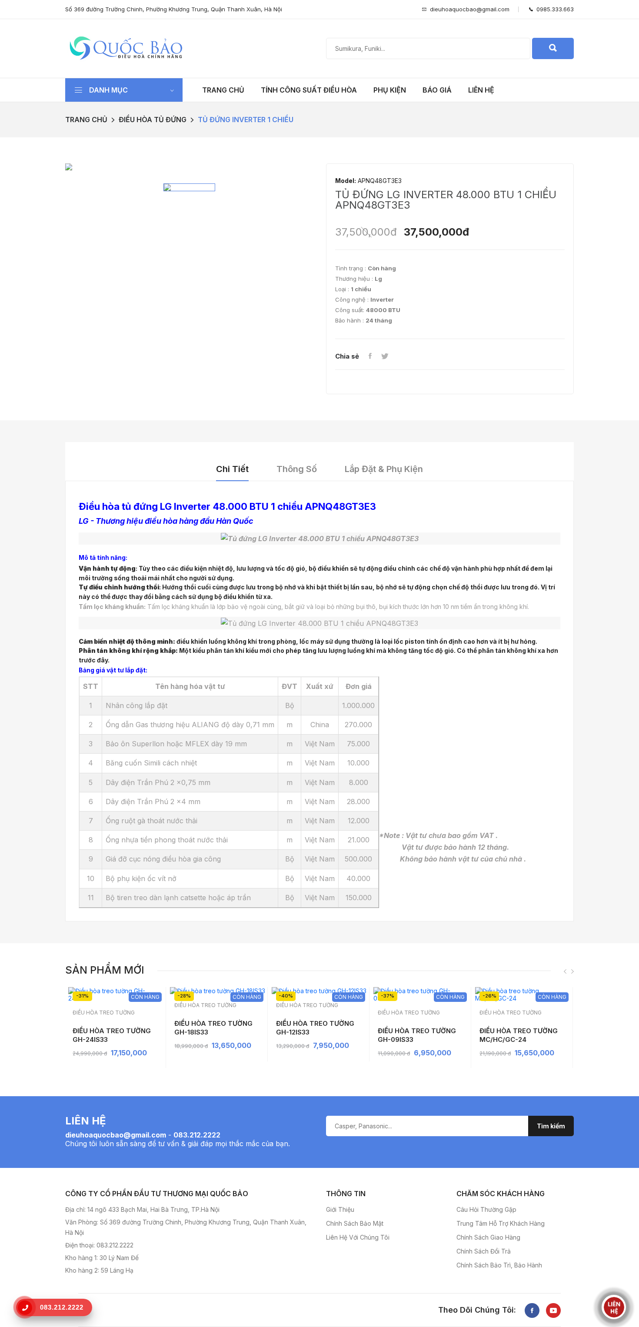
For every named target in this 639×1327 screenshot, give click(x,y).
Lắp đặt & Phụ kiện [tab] (384, 469)
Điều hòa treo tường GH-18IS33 (213, 1027)
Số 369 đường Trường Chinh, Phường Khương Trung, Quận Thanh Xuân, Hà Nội (173, 9)
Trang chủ (223, 90)
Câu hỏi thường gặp (486, 1209)
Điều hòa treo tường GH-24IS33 (112, 1035)
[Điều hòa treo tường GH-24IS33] (116, 994)
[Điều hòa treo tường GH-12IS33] (319, 990)
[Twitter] (384, 356)
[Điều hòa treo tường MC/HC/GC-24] (522, 994)
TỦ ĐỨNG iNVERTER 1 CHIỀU (245, 119)
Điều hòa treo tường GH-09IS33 (417, 1035)
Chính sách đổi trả (483, 1251)
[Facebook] (369, 356)
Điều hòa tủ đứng (152, 119)
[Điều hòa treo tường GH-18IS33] (217, 990)
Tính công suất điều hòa (309, 90)
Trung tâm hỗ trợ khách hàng (500, 1223)
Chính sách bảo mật (354, 1223)
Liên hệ (481, 90)
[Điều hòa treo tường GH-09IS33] (421, 994)
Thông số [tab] (296, 469)
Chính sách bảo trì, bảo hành (499, 1265)
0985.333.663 (553, 9)
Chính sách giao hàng (488, 1237)
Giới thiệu (340, 1209)
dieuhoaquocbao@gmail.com (469, 9)
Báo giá (437, 90)
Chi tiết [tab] (232, 469)
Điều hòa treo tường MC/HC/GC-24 (518, 1035)
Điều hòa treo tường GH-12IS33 (315, 1027)
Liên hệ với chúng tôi (357, 1237)
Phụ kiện (389, 90)
